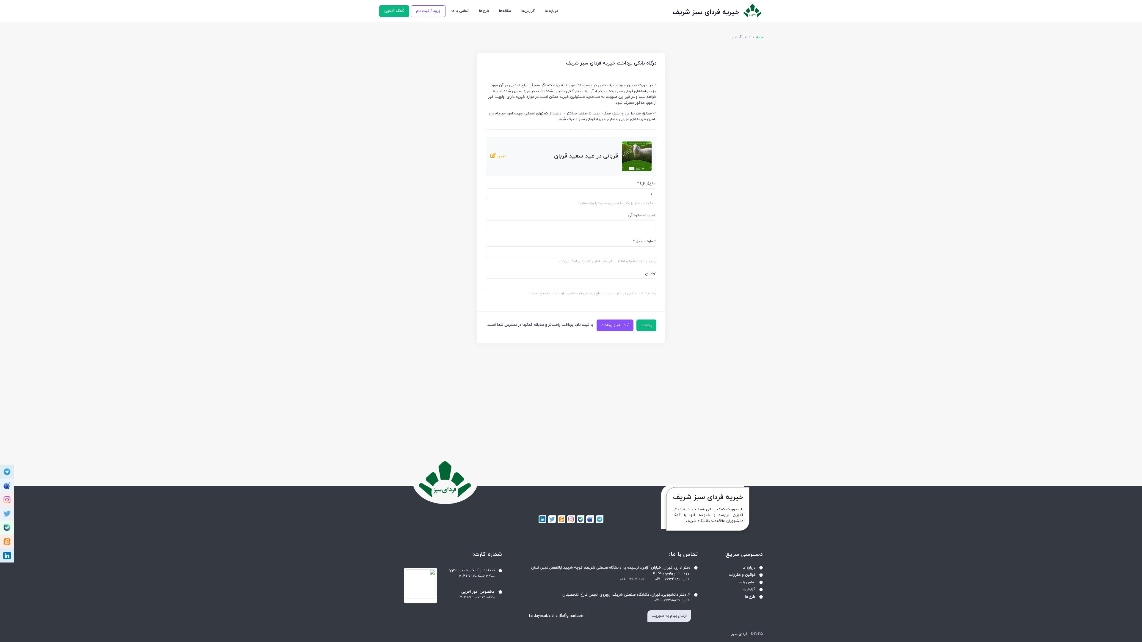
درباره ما (551, 11)
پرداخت (646, 325)
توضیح (650, 273)
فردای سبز (739, 634)
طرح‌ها (484, 11)
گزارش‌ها (528, 11)
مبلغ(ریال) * (646, 183)
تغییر (501, 156)
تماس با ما (460, 11)
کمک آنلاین (394, 11)
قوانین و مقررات (742, 575)
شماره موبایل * (644, 241)
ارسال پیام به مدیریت (669, 616)
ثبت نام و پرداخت (615, 325)
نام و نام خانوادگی (642, 215)
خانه (759, 37)
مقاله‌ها (505, 11)
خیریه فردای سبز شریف (706, 12)
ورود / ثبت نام (428, 11)
